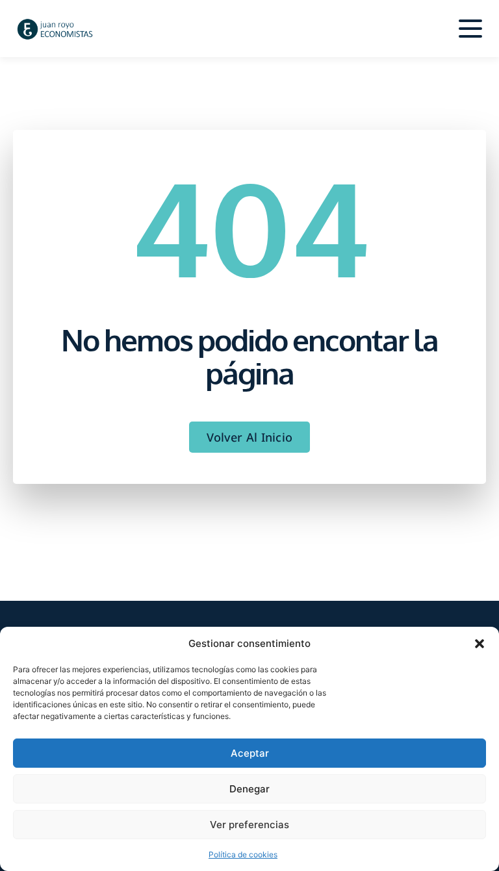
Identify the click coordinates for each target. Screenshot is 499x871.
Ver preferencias (249, 824)
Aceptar (250, 753)
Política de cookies (243, 854)
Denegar (249, 789)
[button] (479, 643)
